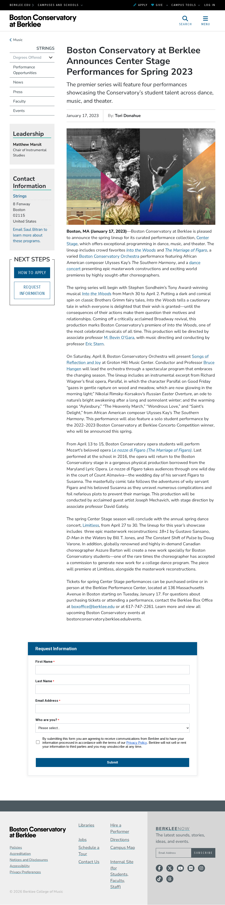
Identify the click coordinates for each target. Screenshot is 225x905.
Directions (119, 840)
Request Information (32, 290)
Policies (16, 847)
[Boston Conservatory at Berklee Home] (38, 832)
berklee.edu (20, 5)
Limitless (91, 525)
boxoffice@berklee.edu (93, 606)
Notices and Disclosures (29, 859)
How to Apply (32, 272)
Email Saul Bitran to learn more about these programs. (30, 235)
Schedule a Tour (88, 851)
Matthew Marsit (27, 144)
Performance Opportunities (24, 69)
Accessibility (20, 866)
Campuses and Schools (59, 5)
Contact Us (88, 862)
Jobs (82, 840)
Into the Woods (141, 250)
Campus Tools (184, 5)
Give (159, 5)
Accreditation (20, 853)
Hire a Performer (119, 828)
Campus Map (122, 847)
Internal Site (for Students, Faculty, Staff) (121, 874)
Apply (142, 5)
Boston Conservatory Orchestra (109, 256)
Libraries (86, 825)
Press (17, 91)
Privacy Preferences (25, 872)
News (18, 82)
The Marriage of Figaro (186, 250)
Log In (209, 5)
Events (19, 110)
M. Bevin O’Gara (119, 337)
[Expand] (51, 57)
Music (17, 39)
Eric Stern (94, 344)
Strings (45, 48)
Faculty (19, 101)
